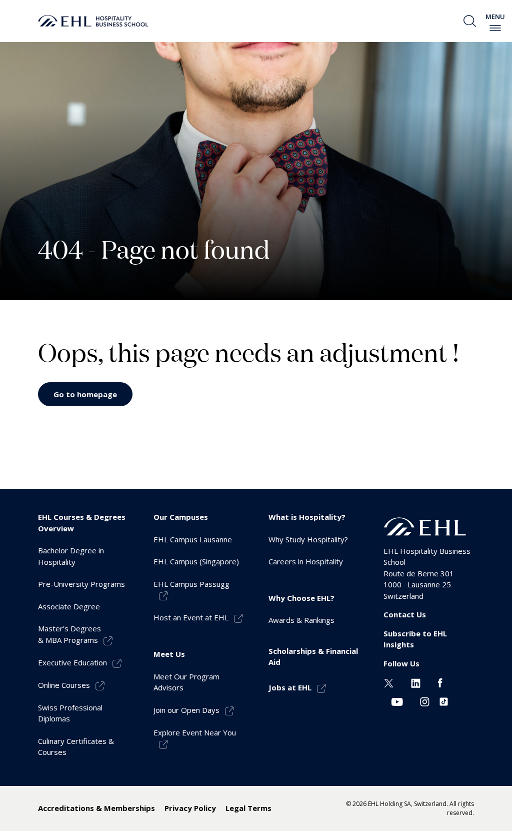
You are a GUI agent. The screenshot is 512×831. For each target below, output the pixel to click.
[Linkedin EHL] (415, 682)
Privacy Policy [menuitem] (190, 808)
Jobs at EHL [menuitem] (290, 687)
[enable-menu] (495, 28)
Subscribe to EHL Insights (415, 639)
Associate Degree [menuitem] (69, 606)
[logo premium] (93, 21)
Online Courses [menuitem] (64, 685)
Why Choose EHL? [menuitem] (301, 598)
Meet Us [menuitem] (169, 654)
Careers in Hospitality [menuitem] (305, 561)
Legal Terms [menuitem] (249, 808)
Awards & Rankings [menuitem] (301, 620)
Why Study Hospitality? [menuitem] (308, 539)
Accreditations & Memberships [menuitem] (96, 808)
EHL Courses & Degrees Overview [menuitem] (82, 522)
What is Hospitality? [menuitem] (307, 517)
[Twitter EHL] (389, 682)
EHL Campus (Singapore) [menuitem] (196, 561)
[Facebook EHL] (440, 682)
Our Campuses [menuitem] (181, 517)
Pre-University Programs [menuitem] (81, 584)
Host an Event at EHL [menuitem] (191, 617)
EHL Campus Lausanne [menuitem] (193, 539)
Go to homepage (85, 394)
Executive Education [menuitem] (72, 662)
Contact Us (405, 614)
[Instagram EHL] (425, 701)
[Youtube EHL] (397, 701)
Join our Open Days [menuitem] (187, 710)
